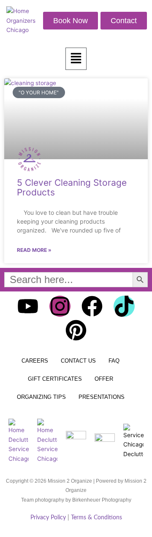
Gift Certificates (55, 379)
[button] (76, 59)
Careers (35, 361)
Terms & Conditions (96, 518)
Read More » (34, 250)
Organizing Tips (41, 397)
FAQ (114, 361)
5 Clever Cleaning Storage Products (72, 187)
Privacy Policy (48, 518)
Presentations (102, 397)
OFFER (104, 379)
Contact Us (78, 361)
